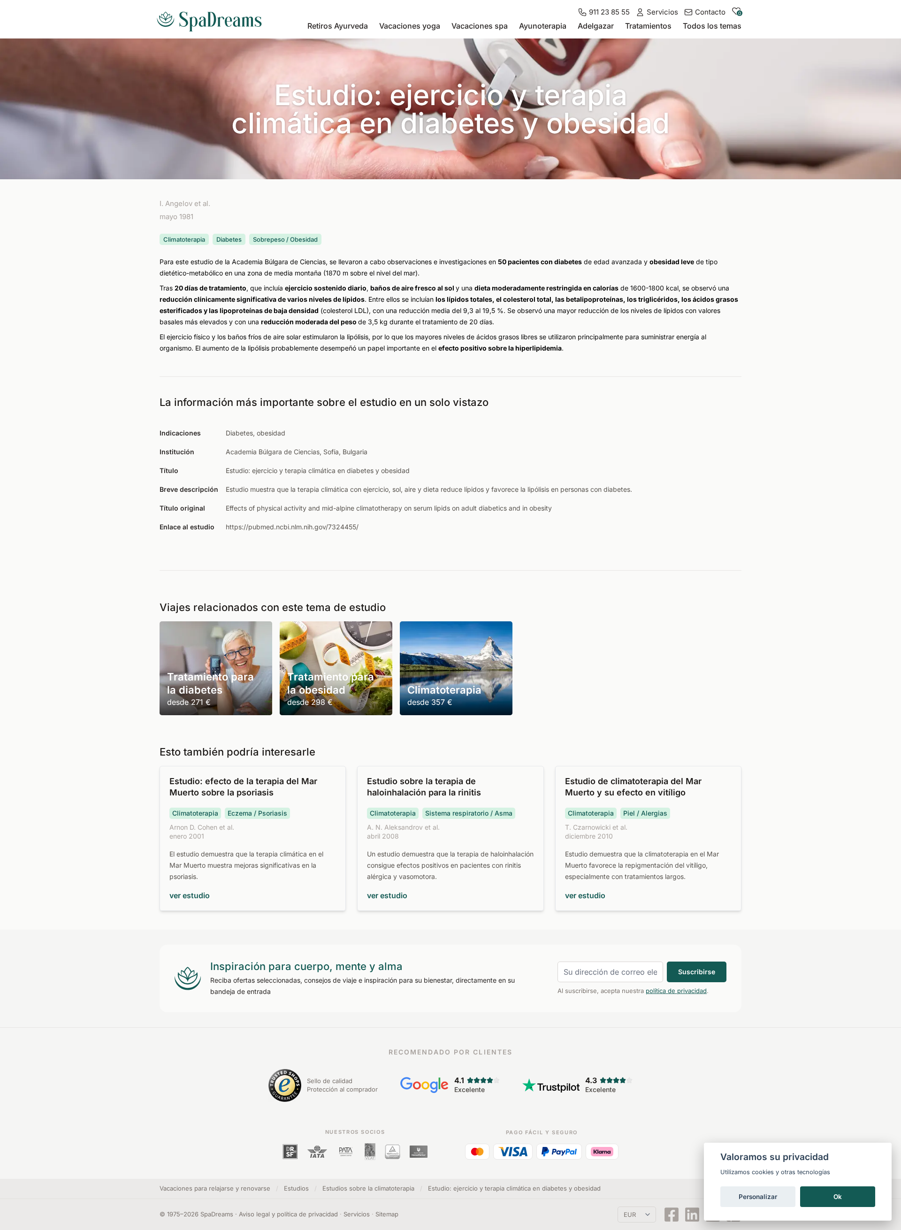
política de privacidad (676, 990)
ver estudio (189, 895)
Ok (837, 1196)
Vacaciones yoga (409, 26)
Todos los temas (712, 26)
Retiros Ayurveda (337, 26)
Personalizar (758, 1196)
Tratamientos (648, 26)
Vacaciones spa (479, 26)
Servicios (357, 1214)
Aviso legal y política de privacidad (288, 1214)
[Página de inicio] (213, 18)
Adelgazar (596, 26)
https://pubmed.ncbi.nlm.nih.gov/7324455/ (292, 527)
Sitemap (386, 1214)
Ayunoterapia (542, 26)
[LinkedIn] (692, 1214)
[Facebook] (672, 1214)
